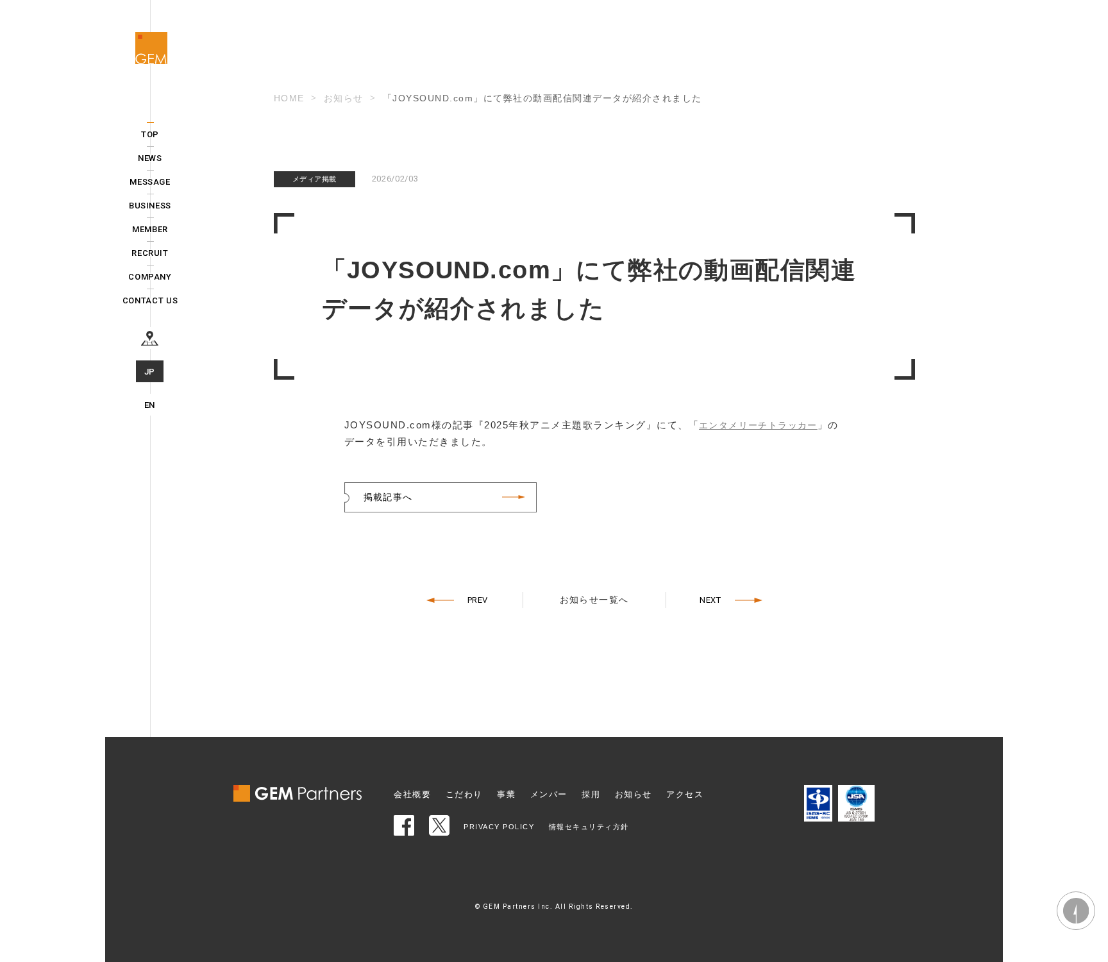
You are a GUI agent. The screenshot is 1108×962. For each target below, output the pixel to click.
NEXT (710, 600)
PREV (478, 600)
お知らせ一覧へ (594, 600)
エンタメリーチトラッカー (758, 425)
